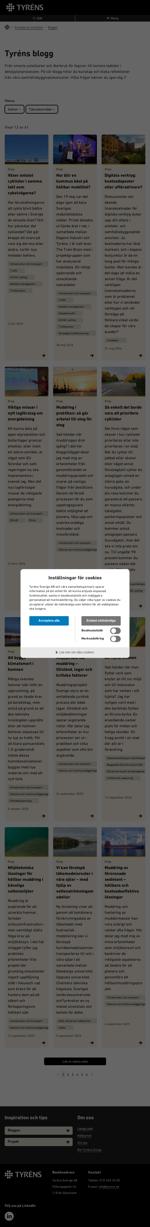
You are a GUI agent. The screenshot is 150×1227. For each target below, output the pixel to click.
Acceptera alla (49, 620)
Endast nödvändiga (101, 620)
